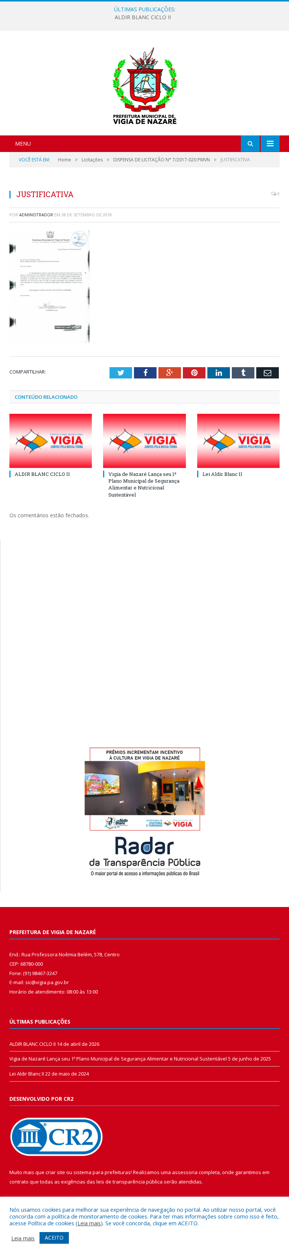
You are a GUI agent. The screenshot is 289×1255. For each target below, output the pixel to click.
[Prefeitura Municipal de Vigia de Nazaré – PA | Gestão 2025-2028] (145, 83)
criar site (55, 1172)
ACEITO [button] (54, 1237)
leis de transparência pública (129, 1181)
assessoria (185, 1172)
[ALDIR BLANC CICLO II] (50, 441)
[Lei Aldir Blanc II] (238, 441)
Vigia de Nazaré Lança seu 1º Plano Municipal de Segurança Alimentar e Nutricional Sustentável (143, 17)
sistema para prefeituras (102, 1172)
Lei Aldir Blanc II (222, 474)
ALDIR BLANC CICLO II (42, 474)
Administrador (36, 214)
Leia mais (89, 1223)
